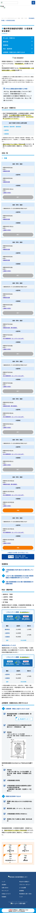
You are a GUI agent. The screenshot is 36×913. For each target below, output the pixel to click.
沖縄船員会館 (6, 171)
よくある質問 (22, 887)
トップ (3, 881)
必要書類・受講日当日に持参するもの (14, 52)
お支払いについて (6, 893)
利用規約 (4, 896)
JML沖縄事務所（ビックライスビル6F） (13, 338)
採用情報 (21, 890)
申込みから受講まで (24, 881)
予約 (18, 510)
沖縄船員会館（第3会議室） (10, 327)
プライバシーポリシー (24, 884)
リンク (21, 896)
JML (16, 902)
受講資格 (5, 45)
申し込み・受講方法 (9, 38)
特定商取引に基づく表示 (25, 893)
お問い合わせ (5, 887)
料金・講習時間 (7, 49)
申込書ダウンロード (25, 719)
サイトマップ (5, 890)
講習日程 (5, 41)
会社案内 (4, 884)
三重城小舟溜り (7, 192)
